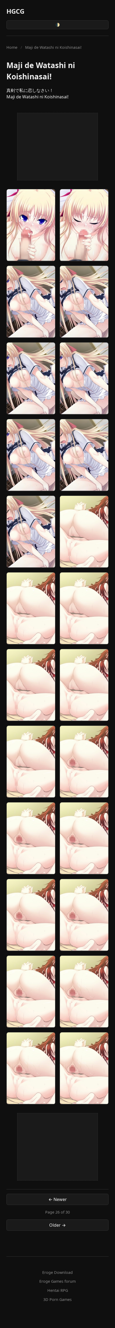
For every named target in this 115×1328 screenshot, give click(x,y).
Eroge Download (57, 1272)
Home (11, 47)
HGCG (15, 11)
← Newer (57, 1199)
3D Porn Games (57, 1299)
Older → (57, 1225)
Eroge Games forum (57, 1281)
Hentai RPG (57, 1290)
